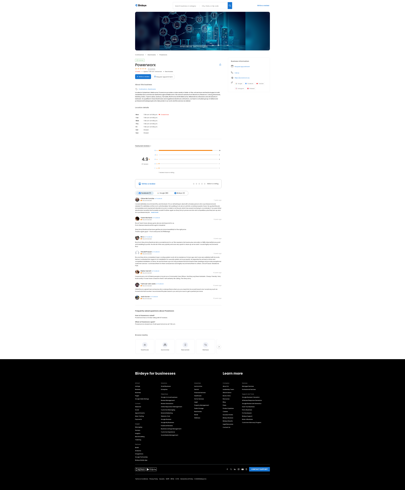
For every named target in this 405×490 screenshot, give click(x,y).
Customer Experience (168, 432)
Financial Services (200, 392)
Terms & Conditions (141, 479)
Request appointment (164, 77)
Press (224, 405)
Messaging (138, 427)
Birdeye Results (228, 421)
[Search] (230, 5)
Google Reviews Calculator (251, 397)
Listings (137, 386)
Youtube (261, 83)
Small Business (166, 386)
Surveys (137, 430)
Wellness (197, 418)
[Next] (219, 347)
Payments (138, 419)
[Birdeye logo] (141, 5)
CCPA (177, 479)
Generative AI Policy (186, 479)
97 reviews (151, 69)
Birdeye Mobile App (141, 460)
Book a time (227, 396)
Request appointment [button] (242, 67)
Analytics (138, 451)
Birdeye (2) (181, 193)
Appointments (140, 413)
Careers (225, 411)
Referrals (138, 392)
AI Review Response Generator (252, 400)
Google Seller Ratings (142, 399)
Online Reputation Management (171, 407)
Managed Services (248, 386)
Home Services (199, 399)
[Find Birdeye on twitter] (231, 469)
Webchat (138, 407)
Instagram (241, 88)
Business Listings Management (171, 429)
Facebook (250, 83)
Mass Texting (139, 416)
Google (240, 83)
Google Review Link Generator (251, 403)
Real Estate (198, 411)
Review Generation (167, 403)
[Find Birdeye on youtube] (243, 469)
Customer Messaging (168, 410)
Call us (237, 73)
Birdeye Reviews (228, 418)
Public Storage (199, 408)
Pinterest (252, 88)
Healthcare (197, 396)
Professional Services (249, 389)
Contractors (139, 55)
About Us (226, 386)
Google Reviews (166, 419)
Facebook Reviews (167, 426)
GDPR (167, 479)
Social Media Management (169, 435)
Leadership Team (228, 389)
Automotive (198, 386)
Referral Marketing (167, 413)
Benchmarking (139, 436)
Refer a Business (247, 419)
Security (162, 479)
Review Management (168, 400)
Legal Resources (228, 424)
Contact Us (226, 427)
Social (137, 410)
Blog (224, 402)
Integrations (139, 454)
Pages (137, 396)
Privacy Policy (153, 479)
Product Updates (228, 408)
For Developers (247, 413)
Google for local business (169, 397)
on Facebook (158, 198)
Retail (196, 415)
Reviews (137, 389)
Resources (226, 399)
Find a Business (247, 410)
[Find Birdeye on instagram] (238, 469)
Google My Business (167, 422)
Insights (137, 433)
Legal (196, 402)
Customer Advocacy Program (251, 422)
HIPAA (172, 479)
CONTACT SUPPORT (259, 469)
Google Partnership (141, 457)
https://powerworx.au (242, 78)
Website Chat (165, 416)
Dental (196, 389)
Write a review (263, 5)
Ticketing (138, 440)
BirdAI (137, 447)
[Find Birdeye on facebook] (227, 469)
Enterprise (164, 389)
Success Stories (228, 415)
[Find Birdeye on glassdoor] (246, 469)
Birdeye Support (247, 416)
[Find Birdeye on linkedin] (235, 469)
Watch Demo (227, 392)
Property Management (201, 405)
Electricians (152, 55)
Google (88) (164, 193)
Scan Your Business (248, 407)
